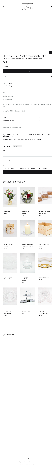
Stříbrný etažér (26, 311)
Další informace (8, 96)
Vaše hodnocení (7, 146)
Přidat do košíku (27, 71)
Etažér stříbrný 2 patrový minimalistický (20, 87)
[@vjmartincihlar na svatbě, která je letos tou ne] (40, 386)
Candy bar (12, 85)
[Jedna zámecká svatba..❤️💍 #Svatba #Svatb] (15, 386)
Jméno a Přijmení (8, 160)
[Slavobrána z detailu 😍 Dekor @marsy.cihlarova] (40, 372)
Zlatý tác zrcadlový (44, 277)
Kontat (34, 462)
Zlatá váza (7, 211)
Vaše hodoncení (7, 151)
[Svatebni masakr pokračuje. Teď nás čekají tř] (15, 400)
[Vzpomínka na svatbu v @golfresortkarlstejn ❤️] (40, 358)
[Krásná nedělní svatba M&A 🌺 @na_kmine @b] (15, 344)
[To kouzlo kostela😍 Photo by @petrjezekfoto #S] (15, 442)
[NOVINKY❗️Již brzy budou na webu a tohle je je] (15, 358)
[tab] (27, 93)
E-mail (31, 160)
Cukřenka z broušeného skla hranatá (26, 278)
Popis (4, 92)
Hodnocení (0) (7, 100)
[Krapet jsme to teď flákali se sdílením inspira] (40, 414)
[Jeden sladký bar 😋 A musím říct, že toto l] (15, 372)
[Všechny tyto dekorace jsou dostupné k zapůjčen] (15, 428)
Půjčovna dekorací (23, 462)
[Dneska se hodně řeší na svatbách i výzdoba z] (40, 442)
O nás (30, 462)
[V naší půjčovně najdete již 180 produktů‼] (40, 344)
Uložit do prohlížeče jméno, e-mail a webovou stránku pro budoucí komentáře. (25, 168)
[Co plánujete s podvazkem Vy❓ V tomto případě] (15, 414)
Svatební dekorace (38, 87)
